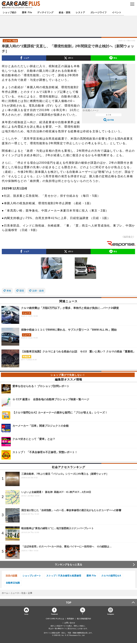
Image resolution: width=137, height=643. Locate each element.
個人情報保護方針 (84, 619)
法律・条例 (38, 290)
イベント (116, 12)
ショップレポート (31, 575)
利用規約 (70, 619)
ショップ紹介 (10, 12)
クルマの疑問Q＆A (111, 575)
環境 (21, 290)
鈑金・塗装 (64, 12)
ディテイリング (45, 12)
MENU (132, 4)
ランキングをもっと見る (68, 564)
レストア (80, 12)
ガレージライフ (98, 12)
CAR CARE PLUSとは (55, 619)
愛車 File (27, 12)
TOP (68, 602)
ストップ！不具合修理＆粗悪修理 (63, 575)
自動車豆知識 (13, 582)
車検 (8, 290)
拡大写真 (110, 120)
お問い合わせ (69, 623)
